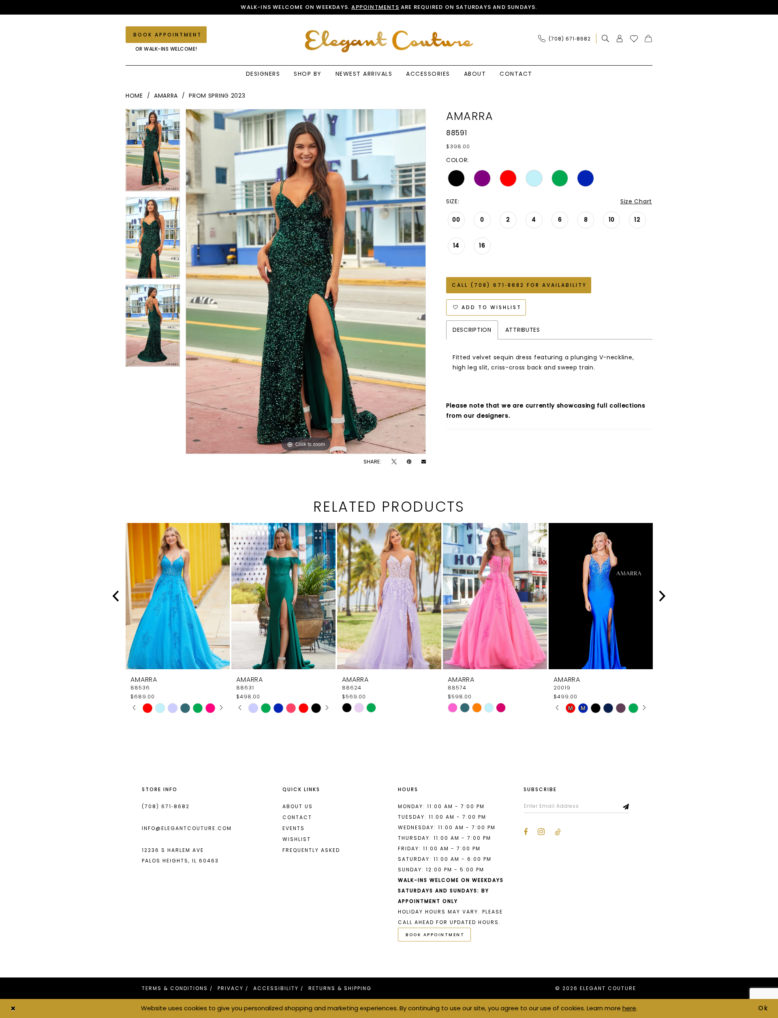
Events (293, 828)
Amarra (166, 96)
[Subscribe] (626, 806)
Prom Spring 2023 (217, 96)
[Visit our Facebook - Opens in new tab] (526, 832)
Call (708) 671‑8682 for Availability (519, 285)
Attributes (522, 330)
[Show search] (605, 38)
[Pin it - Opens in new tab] (409, 461)
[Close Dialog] (13, 1008)
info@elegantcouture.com (187, 828)
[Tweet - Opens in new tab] (394, 461)
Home (134, 96)
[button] (620, 38)
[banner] (389, 41)
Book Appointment (435, 935)
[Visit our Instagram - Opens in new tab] (541, 832)
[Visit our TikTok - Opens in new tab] (558, 832)
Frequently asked (311, 850)
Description (472, 330)
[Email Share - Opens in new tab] (423, 461)
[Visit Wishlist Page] (634, 38)
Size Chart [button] (636, 201)
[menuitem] (566, 38)
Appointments (375, 7)
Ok (763, 1008)
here (629, 1008)
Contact (297, 817)
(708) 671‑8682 (166, 806)
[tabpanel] (153, 153)
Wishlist (296, 839)
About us (297, 806)
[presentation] (178, 596)
